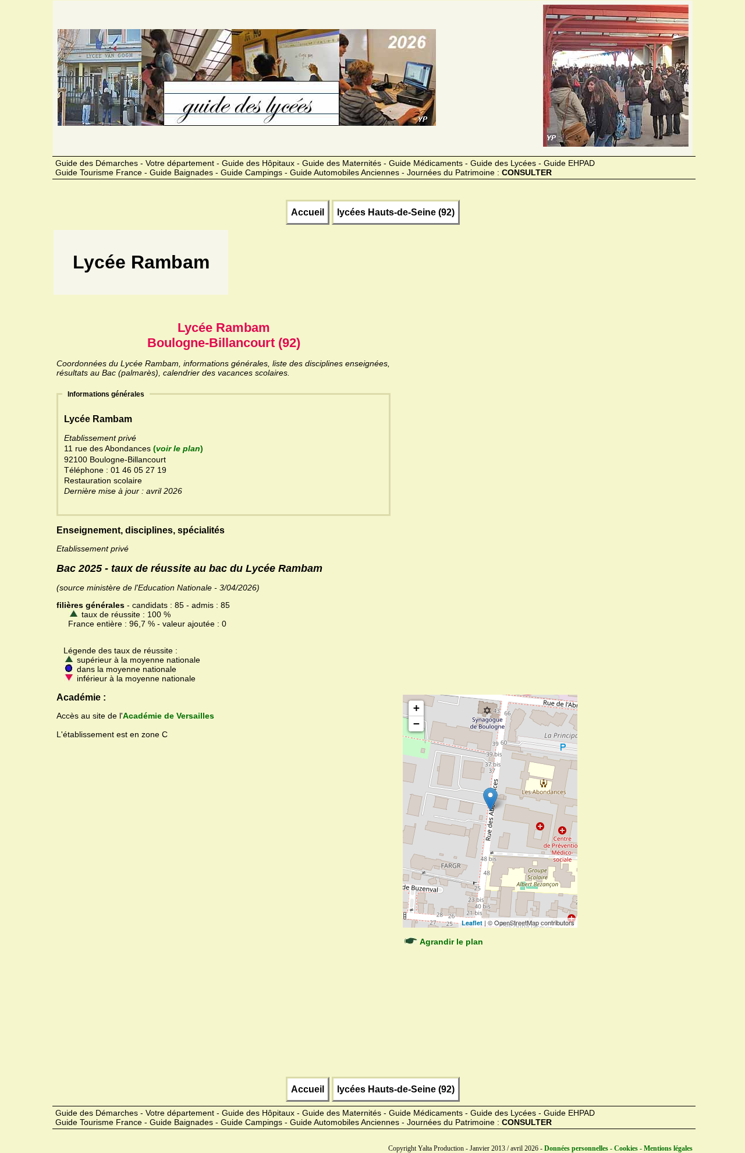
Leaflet (472, 922)
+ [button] (416, 708)
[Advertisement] (442, 266)
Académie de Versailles (168, 715)
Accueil (307, 212)
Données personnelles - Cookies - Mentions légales (618, 1148)
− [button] (416, 723)
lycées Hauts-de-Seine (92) (396, 212)
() (178, 448)
